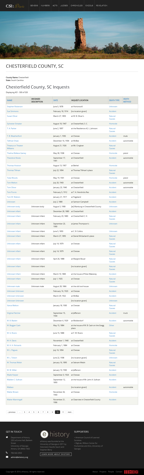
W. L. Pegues (12, 350)
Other (111, 325)
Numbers (45, 5)
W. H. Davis (11, 340)
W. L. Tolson (12, 357)
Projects (103, 471)
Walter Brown (12, 392)
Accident (112, 111)
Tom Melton (12, 182)
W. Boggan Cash (13, 325)
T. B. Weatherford (14, 136)
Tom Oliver (11, 187)
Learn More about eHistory (55, 454)
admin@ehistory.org (19, 457)
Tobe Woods (12, 178)
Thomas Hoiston (14, 165)
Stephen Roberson (15, 106)
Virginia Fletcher (13, 313)
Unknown (113, 106)
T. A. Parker (11, 128)
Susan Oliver (12, 116)
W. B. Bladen (12, 320)
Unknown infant (14, 211)
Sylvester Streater (14, 123)
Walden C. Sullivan (14, 379)
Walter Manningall (14, 399)
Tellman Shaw (13, 141)
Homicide (113, 123)
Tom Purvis (11, 192)
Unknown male (13, 286)
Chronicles (77, 5)
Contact (119, 471)
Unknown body (13, 206)
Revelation (101, 5)
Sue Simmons (12, 111)
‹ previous (11, 412)
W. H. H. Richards (14, 345)
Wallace (10, 387)
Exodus (89, 5)
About (95, 471)
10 (57, 412)
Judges (64, 5)
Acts (55, 5)
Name (9, 100)
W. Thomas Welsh (14, 362)
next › (70, 412)
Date (55, 100)
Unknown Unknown (15, 291)
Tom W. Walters (13, 197)
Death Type (114, 100)
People (111, 471)
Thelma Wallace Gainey (16, 153)
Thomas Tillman (13, 170)
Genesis (34, 5)
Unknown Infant (14, 216)
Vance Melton (13, 305)
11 (63, 412)
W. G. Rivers (12, 333)
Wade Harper (12, 375)
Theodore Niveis (14, 158)
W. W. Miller (12, 370)
